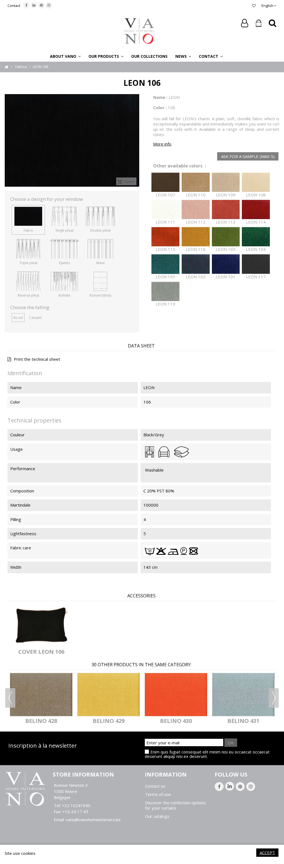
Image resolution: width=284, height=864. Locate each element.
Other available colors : (179, 166)
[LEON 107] (165, 182)
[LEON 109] (226, 182)
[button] (65, 56)
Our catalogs (157, 816)
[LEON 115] (165, 237)
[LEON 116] (196, 237)
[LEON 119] (165, 291)
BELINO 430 (176, 721)
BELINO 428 (41, 721)
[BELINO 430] (176, 694)
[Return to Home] (6, 67)
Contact (13, 5)
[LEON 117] (256, 264)
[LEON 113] (226, 209)
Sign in (244, 23)
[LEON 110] (196, 182)
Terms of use (158, 794)
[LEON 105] (226, 237)
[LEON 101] (226, 264)
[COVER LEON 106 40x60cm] (41, 625)
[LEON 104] (256, 237)
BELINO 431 (243, 721)
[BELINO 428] (41, 694)
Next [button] (274, 698)
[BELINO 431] (243, 694)
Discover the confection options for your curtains (175, 805)
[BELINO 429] (108, 694)
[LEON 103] (165, 264)
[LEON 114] (256, 209)
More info (162, 144)
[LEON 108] (256, 182)
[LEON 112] (196, 209)
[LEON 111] (165, 209)
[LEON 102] (196, 264)
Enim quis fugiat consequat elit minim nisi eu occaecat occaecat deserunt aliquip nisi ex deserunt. (207, 754)
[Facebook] (26, 5)
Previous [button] (10, 698)
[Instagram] (48, 5)
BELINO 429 (109, 721)
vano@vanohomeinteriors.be (93, 819)
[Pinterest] (41, 5)
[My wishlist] (253, 5)
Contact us (155, 786)
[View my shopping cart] (258, 23)
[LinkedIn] (34, 5)
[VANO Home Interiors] (139, 30)
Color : (160, 107)
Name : (160, 97)
